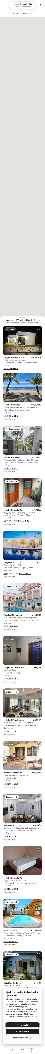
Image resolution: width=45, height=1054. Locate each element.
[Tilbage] (4, 5)
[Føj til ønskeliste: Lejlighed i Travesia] (38, 376)
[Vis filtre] (40, 5)
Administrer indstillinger (22, 1038)
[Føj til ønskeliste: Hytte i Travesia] (38, 902)
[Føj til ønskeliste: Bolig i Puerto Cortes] (38, 534)
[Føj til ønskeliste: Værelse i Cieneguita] (38, 587)
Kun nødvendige (22, 1031)
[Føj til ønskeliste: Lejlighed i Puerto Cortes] (38, 329)
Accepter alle (22, 1025)
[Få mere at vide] (40, 323)
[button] (11, 368)
